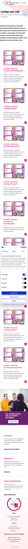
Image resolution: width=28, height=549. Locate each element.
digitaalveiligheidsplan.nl (14, 537)
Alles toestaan (14, 293)
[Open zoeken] (23, 3)
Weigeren (14, 300)
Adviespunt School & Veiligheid (14, 3)
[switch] (24, 279)
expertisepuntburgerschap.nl (14, 539)
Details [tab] (14, 251)
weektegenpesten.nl (14, 541)
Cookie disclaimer (14, 547)
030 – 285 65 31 (14, 526)
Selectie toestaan (14, 296)
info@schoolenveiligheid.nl (14, 528)
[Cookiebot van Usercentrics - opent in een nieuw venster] (20, 247)
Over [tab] (23, 251)
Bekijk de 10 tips (13, 421)
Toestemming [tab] (5, 251)
